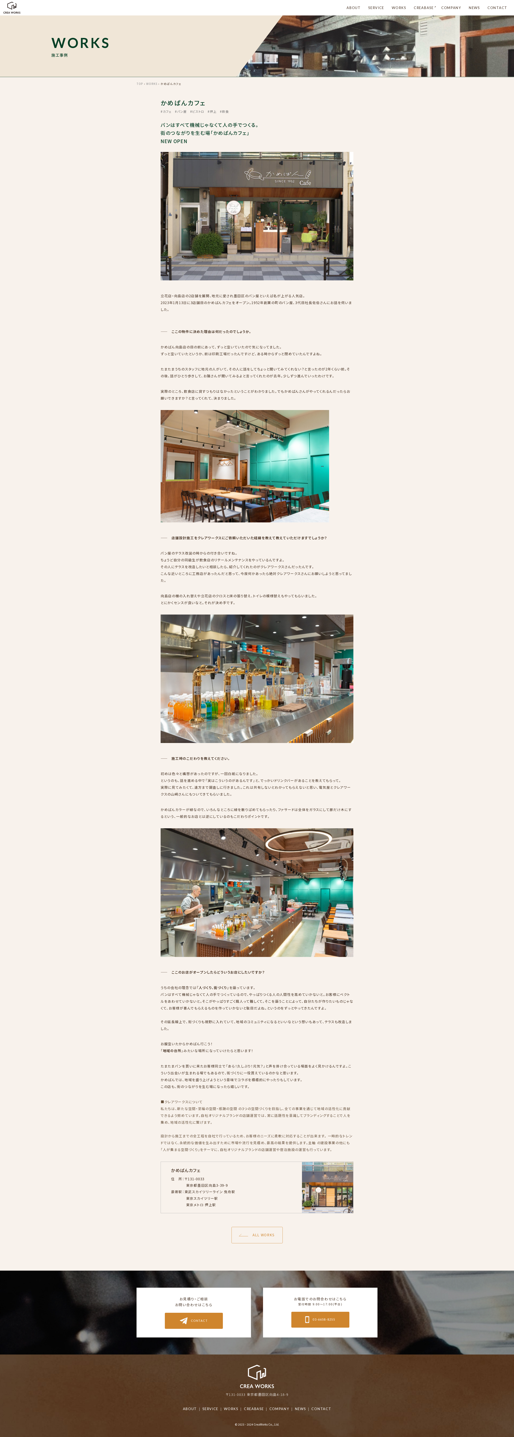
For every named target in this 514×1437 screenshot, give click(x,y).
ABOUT (354, 8)
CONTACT (497, 8)
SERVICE (376, 8)
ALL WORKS (263, 1234)
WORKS (399, 8)
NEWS (474, 8)
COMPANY (451, 8)
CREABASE (424, 8)
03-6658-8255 (324, 1319)
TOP (140, 84)
